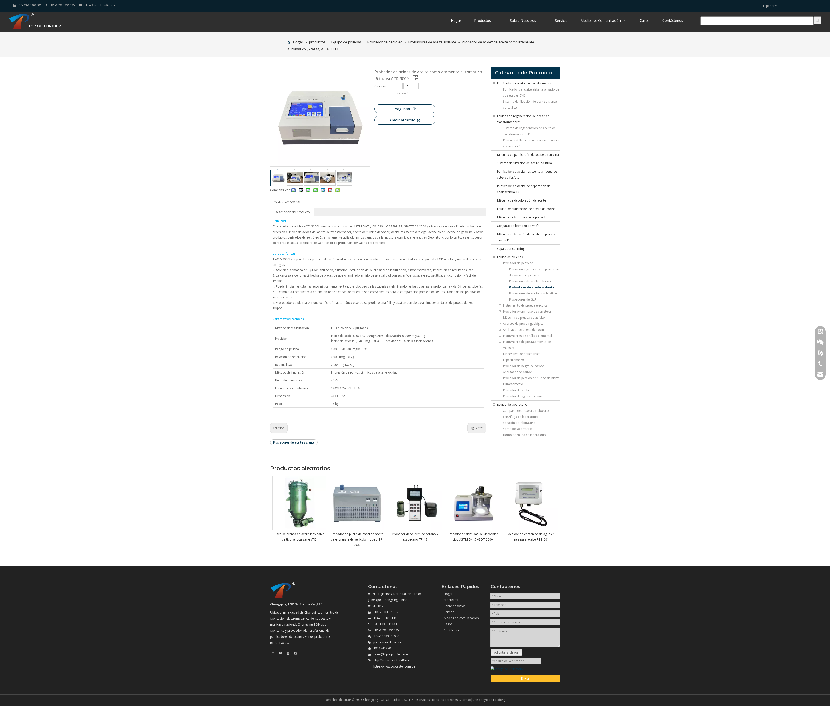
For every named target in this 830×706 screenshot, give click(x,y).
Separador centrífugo (512, 248)
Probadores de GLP (522, 299)
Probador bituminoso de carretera (527, 311)
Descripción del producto (292, 212)
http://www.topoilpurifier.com (394, 660)
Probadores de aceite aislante (294, 442)
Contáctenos (453, 630)
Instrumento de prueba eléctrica (525, 305)
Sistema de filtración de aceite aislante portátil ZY (530, 104)
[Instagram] (295, 653)
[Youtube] (288, 653)
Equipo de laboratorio (512, 404)
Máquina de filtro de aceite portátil (521, 217)
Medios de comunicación (461, 618)
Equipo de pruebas (510, 257)
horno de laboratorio (517, 429)
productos (451, 600)
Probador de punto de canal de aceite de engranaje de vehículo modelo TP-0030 (357, 539)
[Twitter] (280, 653)
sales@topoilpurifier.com (100, 5)
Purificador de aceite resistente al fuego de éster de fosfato (527, 174)
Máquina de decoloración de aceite (521, 200)
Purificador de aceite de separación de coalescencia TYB (524, 189)
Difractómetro (513, 384)
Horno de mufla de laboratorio (524, 435)
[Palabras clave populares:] (817, 20)
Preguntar (402, 109)
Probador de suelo (516, 390)
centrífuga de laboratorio (520, 417)
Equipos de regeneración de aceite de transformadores (523, 119)
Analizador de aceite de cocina (524, 330)
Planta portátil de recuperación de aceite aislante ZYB (531, 143)
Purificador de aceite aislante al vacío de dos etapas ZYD (531, 92)
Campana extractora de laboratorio (527, 411)
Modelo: (279, 202)
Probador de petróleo (518, 263)
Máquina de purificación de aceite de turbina (528, 155)
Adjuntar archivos (506, 652)
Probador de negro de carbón (523, 366)
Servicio (449, 612)
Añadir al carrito (402, 120)
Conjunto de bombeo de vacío (518, 226)
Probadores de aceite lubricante (531, 281)
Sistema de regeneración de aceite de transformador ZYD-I (529, 131)
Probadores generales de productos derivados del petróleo (534, 272)
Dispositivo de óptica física (521, 354)
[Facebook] (273, 653)
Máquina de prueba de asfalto (524, 317)
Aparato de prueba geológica (523, 323)
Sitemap (465, 700)
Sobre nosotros (455, 606)
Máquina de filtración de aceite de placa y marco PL (526, 237)
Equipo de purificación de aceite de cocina (526, 209)
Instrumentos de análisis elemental (527, 336)
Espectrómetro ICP (516, 360)
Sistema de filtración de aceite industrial (524, 163)
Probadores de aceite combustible (533, 293)
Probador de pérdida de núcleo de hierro (531, 378)
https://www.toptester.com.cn (394, 666)
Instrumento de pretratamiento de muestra (527, 345)
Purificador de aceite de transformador (524, 83)
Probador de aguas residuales (524, 396)
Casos (448, 624)
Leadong (499, 700)
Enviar (525, 678)
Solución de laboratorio (519, 423)
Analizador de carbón (518, 372)
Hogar (448, 594)
